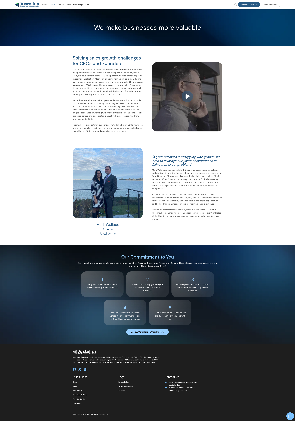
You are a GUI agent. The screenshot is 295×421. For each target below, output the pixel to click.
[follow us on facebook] (74, 369)
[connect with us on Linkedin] (85, 369)
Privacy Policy (123, 382)
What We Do (77, 391)
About (52, 4)
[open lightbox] (187, 96)
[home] (27, 4)
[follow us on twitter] (80, 369)
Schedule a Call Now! (249, 4)
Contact (89, 4)
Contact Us (77, 403)
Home (44, 4)
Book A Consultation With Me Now (147, 331)
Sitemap (121, 391)
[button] (61, 4)
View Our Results (270, 4)
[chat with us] (290, 416)
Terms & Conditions (126, 386)
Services (61, 4)
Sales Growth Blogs (75, 4)
